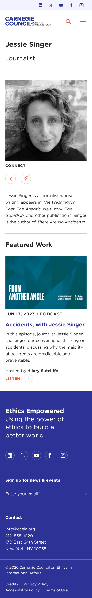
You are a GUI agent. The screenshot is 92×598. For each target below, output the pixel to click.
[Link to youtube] (61, 5)
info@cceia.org (20, 529)
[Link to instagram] (81, 5)
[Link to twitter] (51, 5)
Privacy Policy (36, 584)
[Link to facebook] (71, 5)
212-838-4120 (19, 535)
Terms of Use (56, 590)
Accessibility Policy (22, 590)
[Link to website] (26, 179)
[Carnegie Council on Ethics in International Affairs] (28, 21)
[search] (68, 21)
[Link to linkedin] (41, 5)
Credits (11, 584)
